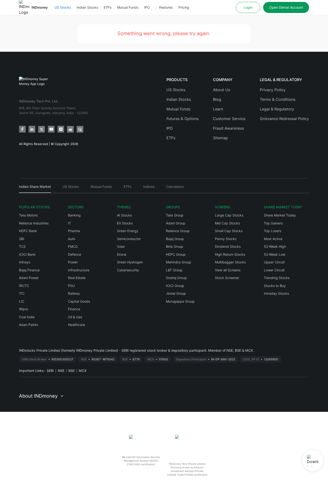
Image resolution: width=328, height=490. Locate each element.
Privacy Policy (272, 89)
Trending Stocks (277, 278)
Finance (74, 309)
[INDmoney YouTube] (51, 129)
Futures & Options (182, 118)
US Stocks (63, 7)
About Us (221, 89)
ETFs (107, 7)
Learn (218, 109)
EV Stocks (125, 223)
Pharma (74, 231)
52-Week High (275, 246)
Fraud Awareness (228, 128)
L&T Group (174, 270)
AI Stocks (124, 215)
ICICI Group (175, 286)
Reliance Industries (34, 223)
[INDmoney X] (41, 129)
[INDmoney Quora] (80, 129)
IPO (147, 7)
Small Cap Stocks (229, 231)
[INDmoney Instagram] (60, 129)
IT (69, 223)
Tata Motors (28, 215)
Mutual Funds (127, 7)
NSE (61, 371)
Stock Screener (227, 278)
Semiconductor (129, 239)
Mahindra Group (178, 262)
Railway (74, 293)
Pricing (183, 7)
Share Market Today (280, 215)
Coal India (27, 317)
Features (166, 7)
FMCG (73, 246)
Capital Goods (79, 301)
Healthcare (76, 325)
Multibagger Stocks (230, 262)
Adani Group (175, 223)
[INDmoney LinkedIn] (32, 129)
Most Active (273, 239)
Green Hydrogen (130, 262)
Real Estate (76, 278)
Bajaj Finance (29, 270)
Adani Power (29, 278)
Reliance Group (178, 231)
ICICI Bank (27, 254)
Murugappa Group (180, 301)
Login (248, 7)
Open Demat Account (286, 7)
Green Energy (127, 231)
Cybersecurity (128, 270)
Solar (121, 246)
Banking (74, 215)
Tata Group (174, 215)
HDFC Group (176, 254)
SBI (21, 239)
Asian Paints (28, 325)
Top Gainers (273, 223)
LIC (21, 301)
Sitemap (220, 137)
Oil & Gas (75, 317)
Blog (217, 99)
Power (73, 262)
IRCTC (24, 286)
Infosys (24, 262)
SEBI (50, 371)
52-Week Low (274, 254)
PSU (71, 286)
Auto (71, 239)
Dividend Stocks (228, 246)
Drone (121, 254)
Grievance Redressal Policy (284, 118)
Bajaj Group (175, 239)
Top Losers (272, 231)
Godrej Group (176, 278)
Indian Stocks (87, 7)
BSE (71, 371)
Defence (74, 254)
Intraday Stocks (276, 293)
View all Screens (227, 270)
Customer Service (229, 118)
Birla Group (174, 246)
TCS (22, 246)
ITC (21, 293)
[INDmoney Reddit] (70, 129)
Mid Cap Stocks (227, 223)
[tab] (35, 188)
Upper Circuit (274, 262)
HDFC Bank (28, 231)
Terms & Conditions (277, 99)
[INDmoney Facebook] (22, 129)
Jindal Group (176, 293)
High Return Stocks (230, 254)
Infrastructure (78, 270)
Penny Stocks (226, 239)
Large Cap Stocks (229, 215)
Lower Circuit (274, 270)
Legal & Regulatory (277, 109)
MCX (82, 371)
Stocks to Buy (275, 286)
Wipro (23, 309)
